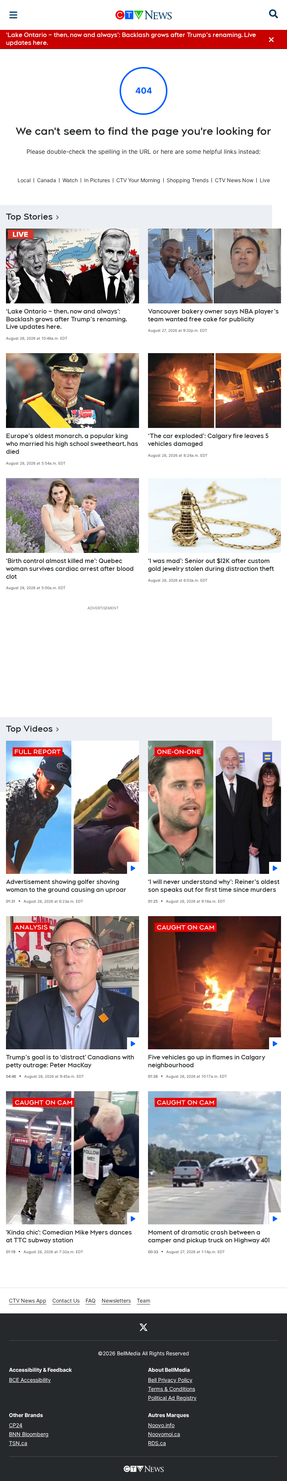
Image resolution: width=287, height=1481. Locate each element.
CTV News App (27, 1300)
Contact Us (66, 1300)
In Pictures (97, 180)
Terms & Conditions (171, 1389)
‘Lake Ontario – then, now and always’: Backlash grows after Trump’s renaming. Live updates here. (66, 319)
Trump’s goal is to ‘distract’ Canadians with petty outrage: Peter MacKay (70, 1061)
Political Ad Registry (172, 1398)
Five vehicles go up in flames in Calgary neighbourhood (206, 1061)
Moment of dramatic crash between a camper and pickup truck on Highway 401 (209, 1236)
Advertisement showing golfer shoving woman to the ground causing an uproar (66, 885)
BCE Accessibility (30, 1380)
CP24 (15, 1425)
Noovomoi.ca (164, 1434)
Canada (46, 180)
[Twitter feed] (143, 1326)
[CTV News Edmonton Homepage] (143, 14)
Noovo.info (161, 1425)
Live (265, 180)
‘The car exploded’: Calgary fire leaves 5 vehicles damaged (208, 439)
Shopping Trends (188, 180)
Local (24, 180)
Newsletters (116, 1300)
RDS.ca (157, 1443)
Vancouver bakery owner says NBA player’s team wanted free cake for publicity (213, 315)
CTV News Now (234, 180)
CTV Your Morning (138, 180)
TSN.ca (18, 1443)
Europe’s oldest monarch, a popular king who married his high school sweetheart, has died (72, 443)
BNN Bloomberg (29, 1434)
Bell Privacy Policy (170, 1380)
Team (143, 1300)
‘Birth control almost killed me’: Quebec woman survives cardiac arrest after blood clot (70, 568)
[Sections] (13, 14)
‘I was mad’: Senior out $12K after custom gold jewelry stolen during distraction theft (211, 564)
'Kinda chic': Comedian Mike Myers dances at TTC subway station (69, 1236)
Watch (70, 180)
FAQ (91, 1300)
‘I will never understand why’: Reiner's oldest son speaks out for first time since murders (214, 885)
